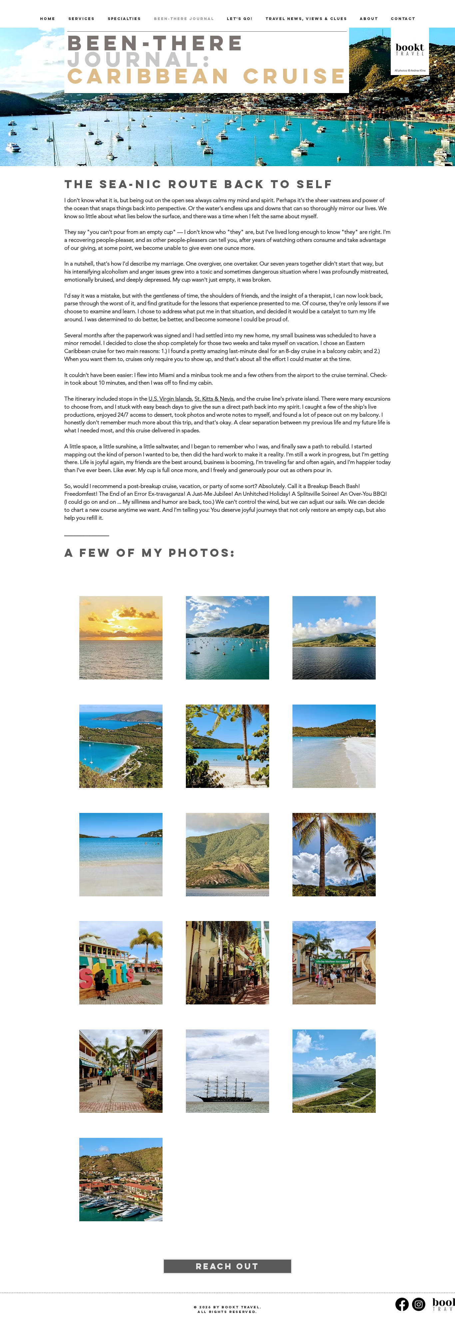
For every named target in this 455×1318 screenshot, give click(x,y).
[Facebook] (402, 1304)
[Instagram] (418, 1304)
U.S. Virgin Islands (170, 398)
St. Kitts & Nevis (214, 398)
